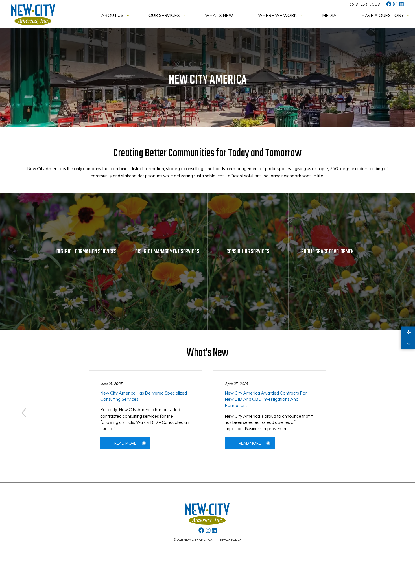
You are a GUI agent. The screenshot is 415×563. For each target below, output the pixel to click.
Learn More (86, 280)
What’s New (219, 15)
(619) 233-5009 (365, 4)
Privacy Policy (230, 540)
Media (329, 15)
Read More (125, 443)
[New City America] (33, 24)
